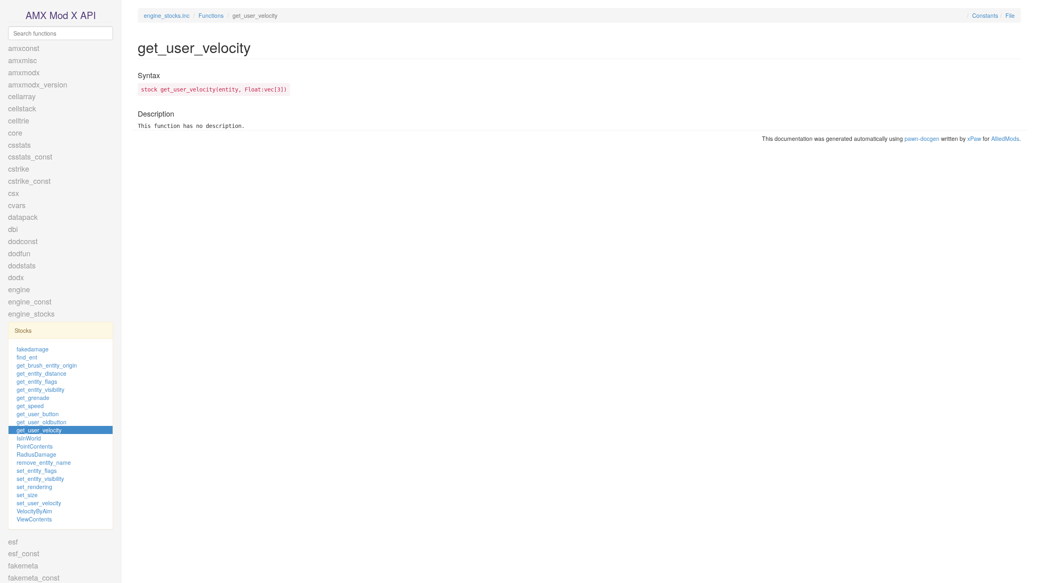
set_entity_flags (37, 470)
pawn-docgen (922, 138)
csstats (19, 144)
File (1010, 15)
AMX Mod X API (61, 15)
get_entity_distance (41, 373)
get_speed (30, 406)
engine (19, 289)
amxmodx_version (37, 84)
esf (13, 541)
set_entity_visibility (40, 478)
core (15, 132)
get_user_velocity (39, 430)
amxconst (23, 48)
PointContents (35, 446)
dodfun (19, 253)
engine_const (29, 301)
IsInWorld (29, 438)
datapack (23, 216)
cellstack (22, 108)
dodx (16, 277)
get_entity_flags (37, 381)
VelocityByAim (34, 511)
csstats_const (30, 156)
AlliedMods (1005, 138)
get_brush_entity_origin (47, 365)
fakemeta (23, 565)
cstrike (18, 168)
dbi (13, 228)
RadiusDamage (36, 454)
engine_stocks (31, 313)
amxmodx (24, 72)
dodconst (23, 241)
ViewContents (34, 519)
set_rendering (34, 487)
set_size (27, 495)
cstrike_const (29, 180)
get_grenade (33, 398)
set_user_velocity (39, 503)
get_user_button (38, 414)
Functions (211, 15)
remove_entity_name (44, 462)
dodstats (22, 265)
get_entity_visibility (40, 389)
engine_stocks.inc (167, 15)
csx (13, 192)
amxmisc (22, 60)
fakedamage (33, 349)
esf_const (23, 553)
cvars (17, 205)
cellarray (22, 96)
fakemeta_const (34, 577)
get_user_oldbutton (41, 422)
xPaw (974, 138)
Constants (985, 15)
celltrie (18, 120)
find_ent (27, 357)
